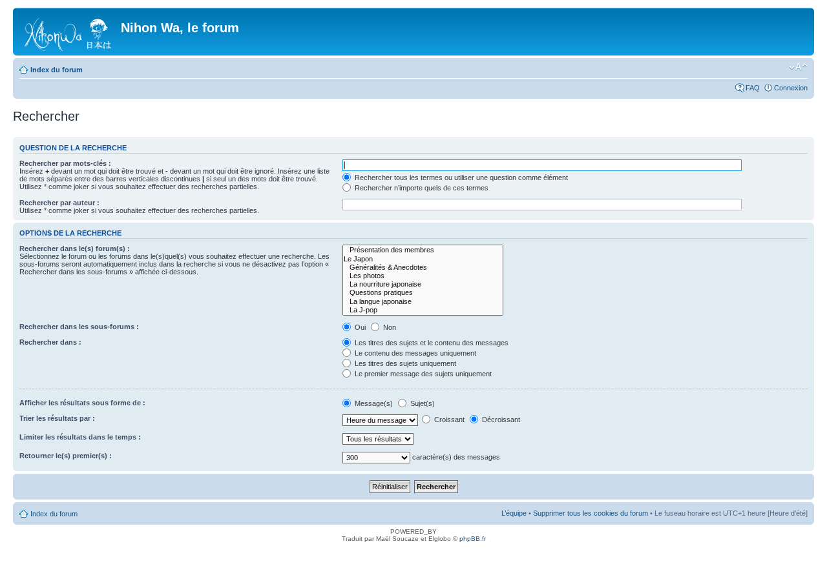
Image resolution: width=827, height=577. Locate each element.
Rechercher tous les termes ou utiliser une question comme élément (460, 177)
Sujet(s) (421, 403)
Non (388, 327)
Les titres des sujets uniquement (404, 363)
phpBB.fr (472, 538)
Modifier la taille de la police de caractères (798, 67)
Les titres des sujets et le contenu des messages (430, 343)
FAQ (753, 88)
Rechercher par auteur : (59, 203)
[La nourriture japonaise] (423, 284)
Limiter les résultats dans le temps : (80, 437)
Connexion (791, 88)
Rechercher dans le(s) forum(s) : (74, 248)
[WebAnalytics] (413, 556)
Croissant (448, 419)
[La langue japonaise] (423, 302)
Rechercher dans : (50, 342)
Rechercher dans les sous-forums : (79, 326)
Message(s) (374, 403)
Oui (359, 327)
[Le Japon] (423, 259)
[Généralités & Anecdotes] (423, 267)
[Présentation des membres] (423, 250)
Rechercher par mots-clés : (65, 163)
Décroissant (500, 419)
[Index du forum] (68, 31)
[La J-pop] (423, 310)
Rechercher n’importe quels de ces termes (420, 188)
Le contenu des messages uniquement (414, 353)
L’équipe (514, 513)
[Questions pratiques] (423, 292)
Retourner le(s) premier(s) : (65, 456)
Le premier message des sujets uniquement (422, 374)
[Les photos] (423, 276)
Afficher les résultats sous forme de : (82, 403)
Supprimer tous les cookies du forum (590, 513)
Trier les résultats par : (57, 418)
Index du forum (56, 70)
